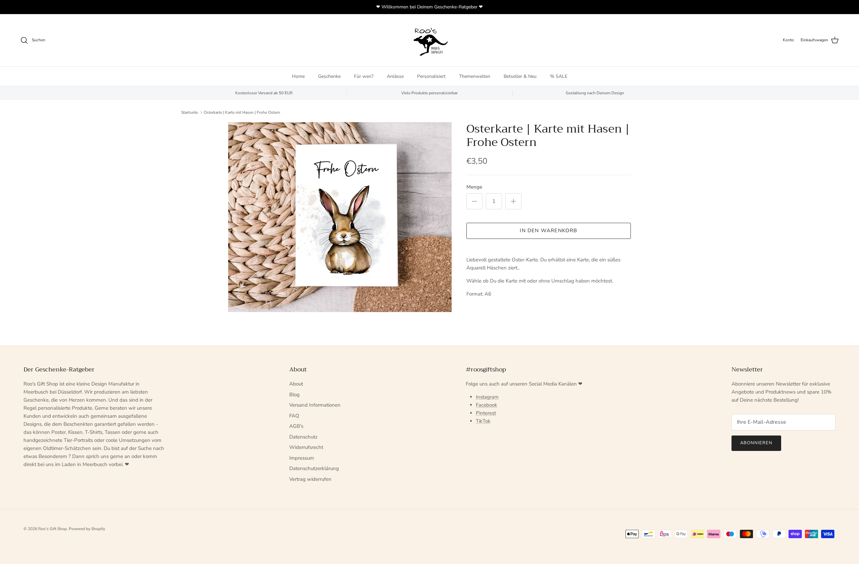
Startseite (189, 112)
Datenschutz (303, 436)
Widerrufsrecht (306, 447)
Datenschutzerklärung (314, 468)
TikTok (483, 421)
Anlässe (395, 76)
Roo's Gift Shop (52, 528)
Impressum (301, 458)
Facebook (486, 405)
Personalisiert (431, 76)
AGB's (296, 426)
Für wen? (363, 76)
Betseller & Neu (520, 76)
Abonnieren (756, 443)
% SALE (558, 76)
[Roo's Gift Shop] (429, 40)
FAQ (294, 415)
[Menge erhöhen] (513, 201)
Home (298, 76)
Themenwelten (474, 76)
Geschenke (329, 76)
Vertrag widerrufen (310, 479)
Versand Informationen (315, 405)
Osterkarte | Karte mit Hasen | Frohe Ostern (242, 112)
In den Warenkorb (548, 230)
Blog (294, 394)
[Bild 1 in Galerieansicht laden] (340, 217)
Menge (474, 187)
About (296, 383)
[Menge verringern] (474, 201)
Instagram (487, 397)
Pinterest (486, 413)
